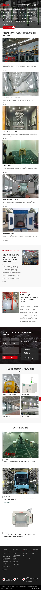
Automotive (15, 553)
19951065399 (4, 1)
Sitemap (2, 588)
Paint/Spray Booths (25, 416)
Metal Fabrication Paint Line (9, 131)
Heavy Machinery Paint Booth (10, 199)
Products (12, 5)
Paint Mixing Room (25, 394)
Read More (7, 466)
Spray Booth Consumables (5, 570)
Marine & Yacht (16, 564)
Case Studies (23, 5)
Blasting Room (5, 563)
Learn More (5, 70)
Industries (18, 5)
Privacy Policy (9, 588)
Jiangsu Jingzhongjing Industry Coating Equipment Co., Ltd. (18, 586)
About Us (27, 5)
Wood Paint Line (6, 165)
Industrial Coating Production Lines (16, 25)
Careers (24, 555)
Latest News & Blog (20, 428)
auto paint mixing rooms (14, 274)
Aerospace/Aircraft (16, 552)
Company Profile (26, 552)
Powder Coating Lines (8, 63)
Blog (32, 5)
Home (3, 25)
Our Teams (25, 553)
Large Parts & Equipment (15, 562)
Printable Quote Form (27, 558)
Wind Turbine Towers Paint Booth (11, 97)
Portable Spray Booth (6, 561)
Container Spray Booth (8, 233)
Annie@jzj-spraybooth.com (15, 1)
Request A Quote (36, 5)
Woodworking (15, 566)
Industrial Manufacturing (16, 559)
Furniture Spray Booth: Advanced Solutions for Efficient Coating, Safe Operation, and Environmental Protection (19, 535)
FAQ (23, 557)
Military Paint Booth (7, 416)
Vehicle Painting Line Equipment (9, 394)
